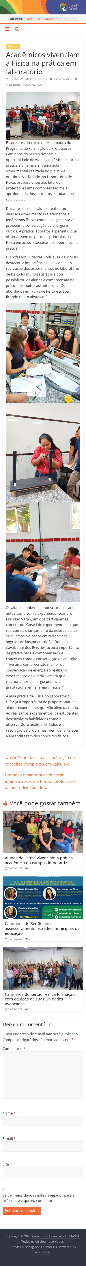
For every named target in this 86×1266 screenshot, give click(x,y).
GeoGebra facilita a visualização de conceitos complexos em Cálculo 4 (40, 761)
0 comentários (62, 79)
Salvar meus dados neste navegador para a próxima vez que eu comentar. (39, 1198)
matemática (13, 85)
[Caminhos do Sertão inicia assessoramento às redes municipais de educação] (43, 879)
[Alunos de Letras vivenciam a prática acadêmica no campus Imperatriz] (43, 813)
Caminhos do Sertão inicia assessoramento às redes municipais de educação (42, 928)
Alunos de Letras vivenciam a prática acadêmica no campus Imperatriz (39, 860)
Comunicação (39, 79)
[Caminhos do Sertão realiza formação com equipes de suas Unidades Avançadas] (43, 949)
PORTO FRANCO (32, 85)
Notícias (13, 46)
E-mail (9, 1138)
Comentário (14, 1048)
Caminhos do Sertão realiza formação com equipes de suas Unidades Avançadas (40, 999)
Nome (9, 1113)
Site (6, 1164)
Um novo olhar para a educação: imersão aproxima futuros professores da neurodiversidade (41, 781)
